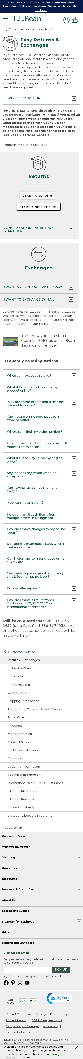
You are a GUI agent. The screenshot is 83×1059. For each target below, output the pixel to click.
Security (40, 1014)
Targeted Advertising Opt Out (24, 1032)
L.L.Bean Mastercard (19, 118)
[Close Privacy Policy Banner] (76, 1048)
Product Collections (18, 1014)
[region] (41, 6)
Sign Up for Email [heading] (16, 953)
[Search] (6, 29)
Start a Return (37, 195)
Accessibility (50, 1026)
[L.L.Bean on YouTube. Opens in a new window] (27, 982)
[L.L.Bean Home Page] (32, 20)
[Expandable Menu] (5, 19)
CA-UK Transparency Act (47, 1020)
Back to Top (14, 827)
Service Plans (13, 311)
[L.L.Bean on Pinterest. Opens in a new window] (13, 982)
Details (29, 962)
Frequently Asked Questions (25, 144)
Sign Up (60, 969)
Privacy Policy (55, 976)
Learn (25, 336)
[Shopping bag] (76, 20)
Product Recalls (16, 1020)
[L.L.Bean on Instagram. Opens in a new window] (20, 982)
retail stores (35, 131)
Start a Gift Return (38, 207)
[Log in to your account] (66, 20)
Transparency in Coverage (22, 1026)
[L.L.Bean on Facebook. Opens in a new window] (6, 982)
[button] (60, 998)
